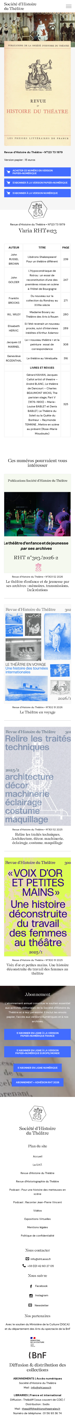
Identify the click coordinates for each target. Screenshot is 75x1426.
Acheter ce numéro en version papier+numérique (33, 172)
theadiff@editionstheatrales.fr (41, 1409)
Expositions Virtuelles (37, 1219)
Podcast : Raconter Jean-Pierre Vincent (37, 1202)
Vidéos (37, 1210)
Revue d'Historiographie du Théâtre (37, 1181)
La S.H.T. (37, 1165)
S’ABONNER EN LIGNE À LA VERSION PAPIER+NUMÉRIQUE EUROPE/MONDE (37, 1052)
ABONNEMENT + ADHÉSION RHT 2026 (37, 1082)
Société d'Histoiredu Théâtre (37, 1131)
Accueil (37, 1156)
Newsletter (41, 1305)
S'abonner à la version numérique (35, 193)
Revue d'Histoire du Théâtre (37, 1173)
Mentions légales (37, 1227)
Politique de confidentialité (37, 1235)
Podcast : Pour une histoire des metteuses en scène (37, 1192)
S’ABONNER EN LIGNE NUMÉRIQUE (38, 1067)
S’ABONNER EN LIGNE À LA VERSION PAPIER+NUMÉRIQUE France (38, 1034)
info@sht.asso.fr (41, 1259)
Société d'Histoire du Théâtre (20, 6)
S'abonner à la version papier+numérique (40, 182)
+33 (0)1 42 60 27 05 (40, 1266)
